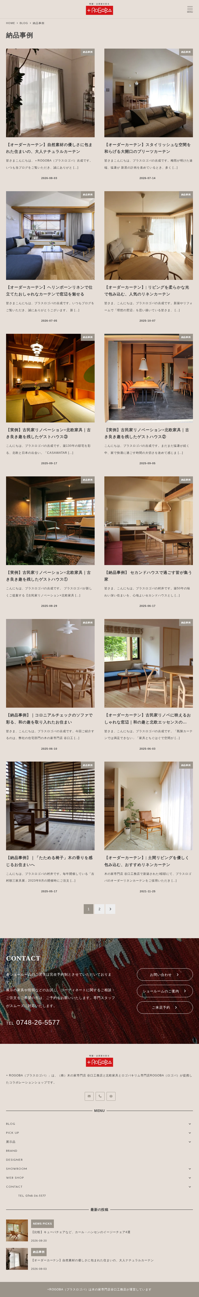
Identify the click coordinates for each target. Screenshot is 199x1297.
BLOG (10, 1124)
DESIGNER (14, 1160)
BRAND (11, 1151)
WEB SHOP (15, 1178)
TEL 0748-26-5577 (32, 1195)
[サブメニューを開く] (190, 1123)
